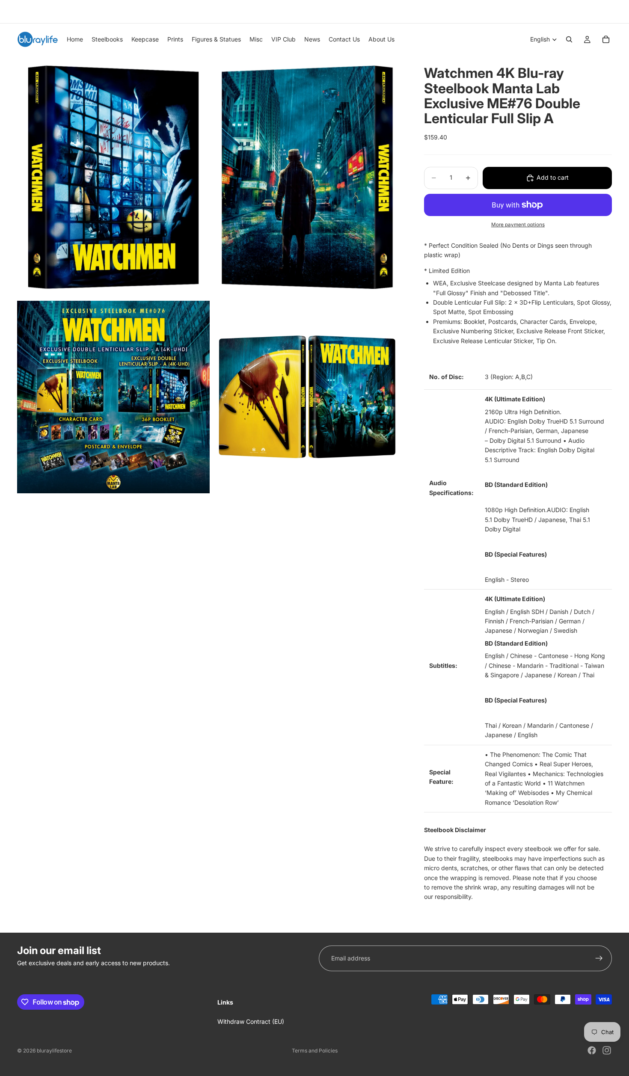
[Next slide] (602, 11)
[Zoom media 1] (113, 177)
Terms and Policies (315, 1050)
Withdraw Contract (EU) (250, 1021)
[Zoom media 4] (307, 397)
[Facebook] (592, 1050)
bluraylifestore (54, 1050)
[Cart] (605, 39)
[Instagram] (607, 1050)
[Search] (569, 39)
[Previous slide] (20, 11)
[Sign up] (599, 958)
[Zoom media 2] (307, 177)
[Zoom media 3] (113, 397)
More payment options (518, 225)
